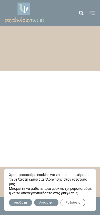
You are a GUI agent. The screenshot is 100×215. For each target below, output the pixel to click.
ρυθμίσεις (69, 193)
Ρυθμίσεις (73, 202)
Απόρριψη (46, 202)
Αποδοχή (20, 202)
